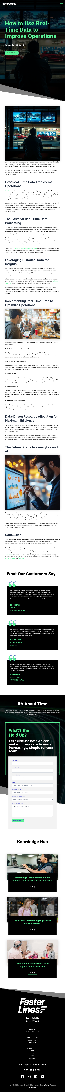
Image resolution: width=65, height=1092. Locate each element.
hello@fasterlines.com (32, 1064)
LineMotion (32, 1040)
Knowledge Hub (32, 1031)
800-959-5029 (32, 1069)
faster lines (21, 558)
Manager (32, 1058)
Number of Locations (18, 796)
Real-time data (9, 191)
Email (14, 782)
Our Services (32, 1037)
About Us (32, 1029)
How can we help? (17, 804)
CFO (32, 1053)
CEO (32, 1051)
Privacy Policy (44, 1085)
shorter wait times (10, 558)
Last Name (15, 768)
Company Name (17, 789)
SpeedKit (32, 1042)
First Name (15, 760)
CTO (32, 1055)
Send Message (17, 820)
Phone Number (16, 775)
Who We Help (32, 1048)
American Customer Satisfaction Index (26, 248)
